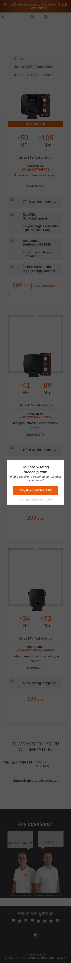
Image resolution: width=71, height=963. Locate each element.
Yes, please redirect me (35, 490)
